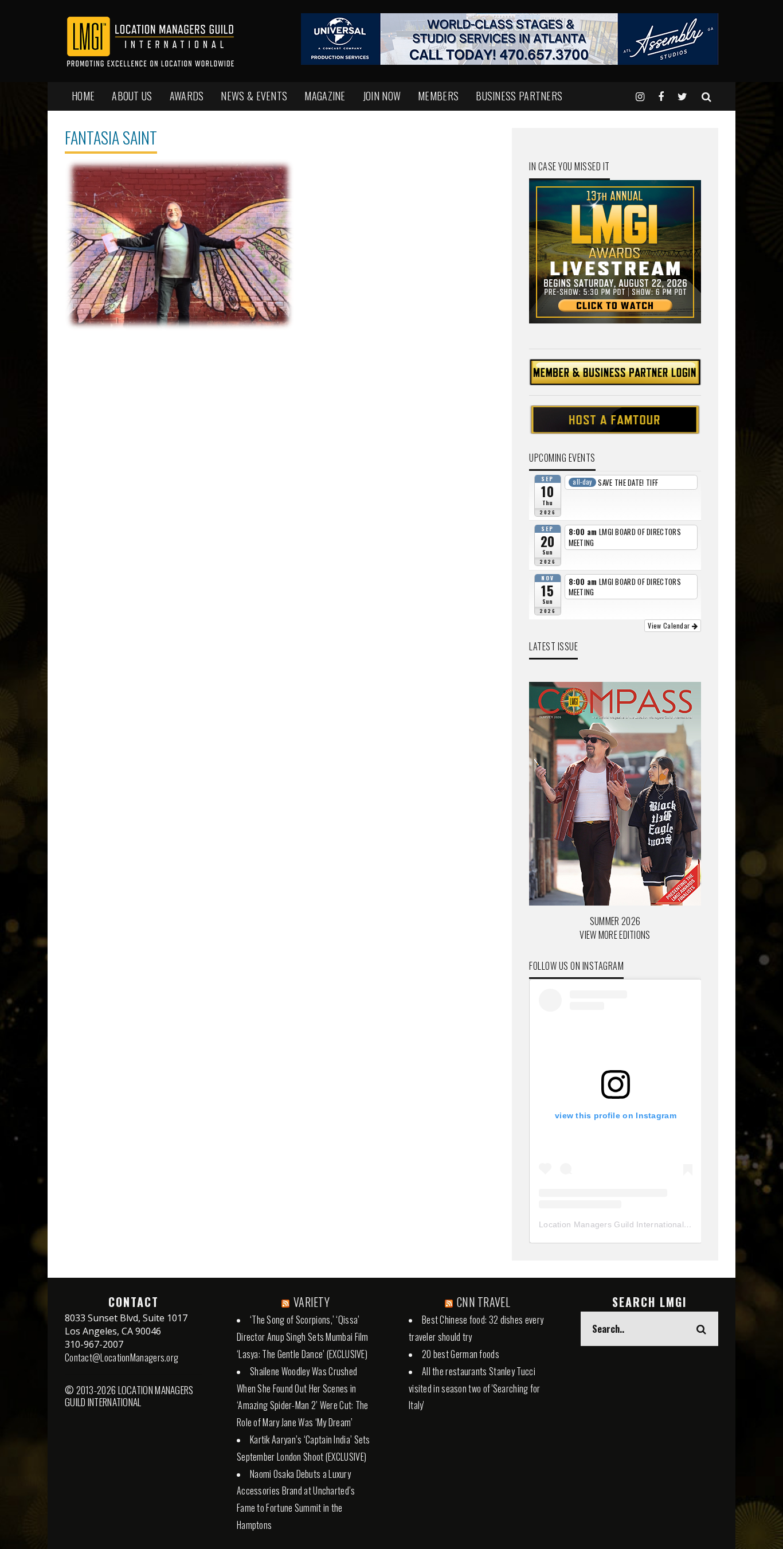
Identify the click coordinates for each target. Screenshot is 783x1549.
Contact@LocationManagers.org (121, 1357)
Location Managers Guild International (611, 1224)
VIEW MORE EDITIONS (615, 935)
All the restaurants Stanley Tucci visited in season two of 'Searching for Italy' (475, 1388)
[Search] (706, 96)
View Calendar (669, 625)
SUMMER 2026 (615, 921)
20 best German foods (460, 1354)
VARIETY (311, 1301)
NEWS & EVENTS (254, 95)
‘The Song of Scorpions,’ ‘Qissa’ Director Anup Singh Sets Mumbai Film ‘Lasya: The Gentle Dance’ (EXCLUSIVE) (303, 1337)
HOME (83, 95)
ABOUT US (132, 95)
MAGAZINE (324, 95)
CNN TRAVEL (483, 1301)
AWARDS (187, 95)
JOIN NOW (382, 95)
